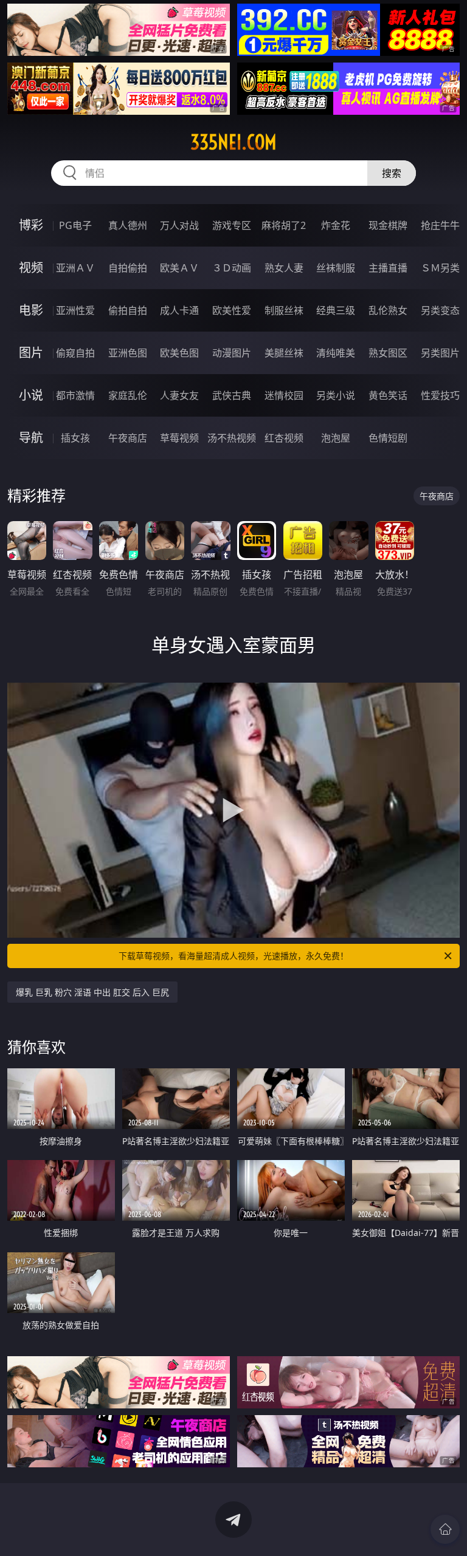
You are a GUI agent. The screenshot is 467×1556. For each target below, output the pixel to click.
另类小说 (335, 395)
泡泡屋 (335, 438)
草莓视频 (179, 438)
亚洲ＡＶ (75, 268)
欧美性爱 (231, 310)
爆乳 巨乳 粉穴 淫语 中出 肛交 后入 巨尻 (92, 992)
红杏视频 (284, 438)
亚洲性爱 (75, 310)
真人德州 (127, 225)
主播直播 (387, 268)
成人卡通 (179, 310)
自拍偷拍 (127, 268)
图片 (31, 352)
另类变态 (440, 310)
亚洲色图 (127, 353)
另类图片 (440, 353)
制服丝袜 (284, 310)
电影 (31, 310)
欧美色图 (179, 353)
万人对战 (179, 225)
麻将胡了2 (283, 225)
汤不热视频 (231, 438)
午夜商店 (127, 438)
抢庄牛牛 (440, 225)
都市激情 (75, 395)
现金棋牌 (387, 225)
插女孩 (75, 438)
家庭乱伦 (127, 395)
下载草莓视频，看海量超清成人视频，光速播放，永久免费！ (233, 955)
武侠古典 (231, 395)
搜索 (391, 173)
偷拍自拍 (127, 310)
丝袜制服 (335, 268)
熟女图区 (387, 353)
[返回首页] (445, 1529)
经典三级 (335, 310)
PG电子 (75, 225)
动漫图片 (231, 353)
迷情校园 (284, 395)
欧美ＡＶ (179, 268)
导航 (31, 437)
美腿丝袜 (284, 353)
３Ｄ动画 (231, 268)
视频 (31, 267)
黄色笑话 (387, 395)
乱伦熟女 (387, 310)
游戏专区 (231, 225)
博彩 (31, 225)
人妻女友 (179, 395)
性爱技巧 (440, 395)
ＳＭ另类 (440, 268)
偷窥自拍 (75, 353)
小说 (31, 395)
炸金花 (335, 225)
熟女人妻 (284, 268)
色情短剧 (387, 438)
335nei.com (233, 142)
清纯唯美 (335, 353)
